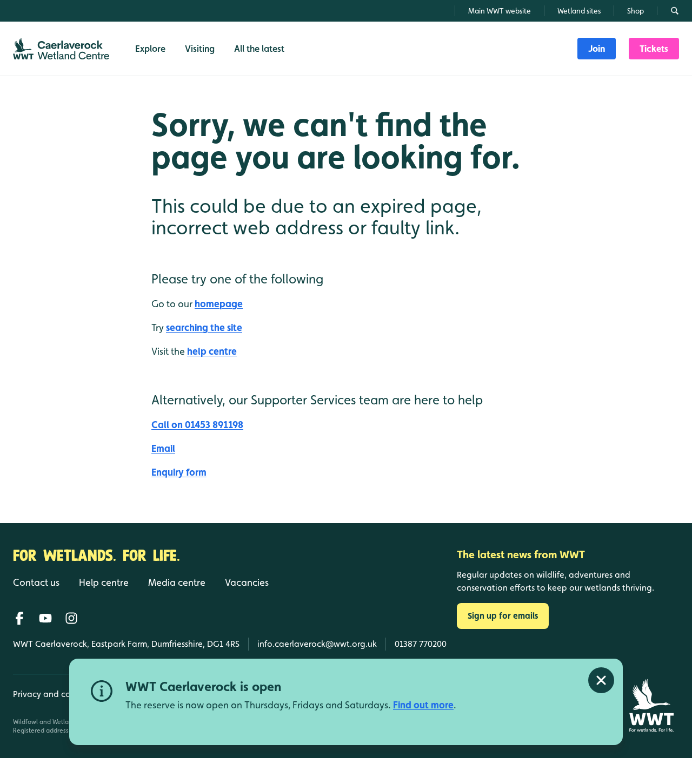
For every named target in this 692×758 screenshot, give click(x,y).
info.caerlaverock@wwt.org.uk (317, 644)
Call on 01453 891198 (197, 424)
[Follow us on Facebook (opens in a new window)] (19, 618)
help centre (212, 351)
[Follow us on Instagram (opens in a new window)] (71, 618)
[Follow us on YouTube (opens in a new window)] (45, 618)
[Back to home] (651, 705)
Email (163, 448)
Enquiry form (179, 472)
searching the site (204, 327)
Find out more (423, 704)
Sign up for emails (503, 616)
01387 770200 (421, 644)
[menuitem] (596, 48)
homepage (219, 303)
